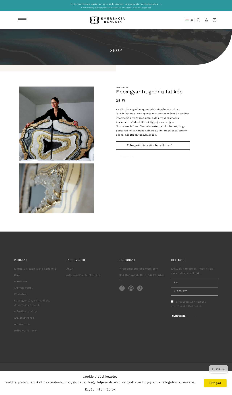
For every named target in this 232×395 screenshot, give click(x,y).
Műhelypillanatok (26, 330)
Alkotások (20, 281)
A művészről (22, 324)
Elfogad (215, 383)
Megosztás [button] (127, 156)
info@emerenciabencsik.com (138, 268)
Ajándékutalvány (25, 311)
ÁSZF (69, 268)
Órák (17, 275)
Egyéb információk (100, 389)
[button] (23, 20)
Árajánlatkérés (24, 317)
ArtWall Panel (23, 287)
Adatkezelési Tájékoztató (83, 275)
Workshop (21, 294)
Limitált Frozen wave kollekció (35, 268)
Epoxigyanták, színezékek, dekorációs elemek (32, 302)
